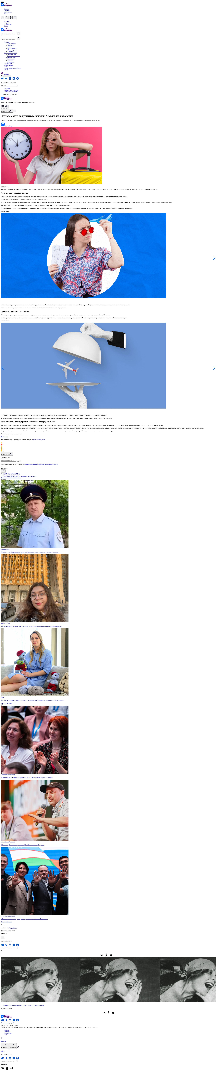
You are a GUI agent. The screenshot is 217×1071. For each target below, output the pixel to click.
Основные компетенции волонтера (11, 478)
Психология (10, 62)
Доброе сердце (11, 43)
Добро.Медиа (13, 928)
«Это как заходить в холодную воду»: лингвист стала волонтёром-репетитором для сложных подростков (31, 626)
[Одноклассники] (106, 955)
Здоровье (10, 60)
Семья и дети (11, 57)
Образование (8, 12)
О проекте (7, 88)
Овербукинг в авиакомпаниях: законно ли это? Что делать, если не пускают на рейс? (25, 300)
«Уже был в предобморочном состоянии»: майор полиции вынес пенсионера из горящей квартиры (29, 552)
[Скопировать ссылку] (115, 955)
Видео (6, 69)
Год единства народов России (12, 68)
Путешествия (4, 108)
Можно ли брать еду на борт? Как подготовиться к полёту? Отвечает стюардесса (24, 411)
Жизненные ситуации (10, 53)
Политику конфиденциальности (48, 464)
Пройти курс (4, 436)
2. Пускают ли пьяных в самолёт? (10, 474)
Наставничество (12, 48)
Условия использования (31, 464)
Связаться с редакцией (7, 1023)
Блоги (6, 13)
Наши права (10, 59)
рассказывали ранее (39, 439)
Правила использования (11, 91)
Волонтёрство (11, 54)
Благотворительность (13, 56)
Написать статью (5, 75)
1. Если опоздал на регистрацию (10, 473)
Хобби (9, 46)
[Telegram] (111, 955)
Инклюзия (10, 51)
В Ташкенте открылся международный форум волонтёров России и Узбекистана (24, 919)
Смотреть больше (6, 703)
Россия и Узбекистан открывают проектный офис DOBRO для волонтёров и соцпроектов (27, 777)
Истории (6, 9)
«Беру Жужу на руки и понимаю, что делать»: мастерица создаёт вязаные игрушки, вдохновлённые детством (32, 700)
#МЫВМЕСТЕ (8, 65)
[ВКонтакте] (102, 955)
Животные (10, 45)
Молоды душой (11, 50)
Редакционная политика (11, 90)
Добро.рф (12, 774)
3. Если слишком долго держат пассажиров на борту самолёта (19, 476)
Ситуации (7, 10)
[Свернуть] (3, 471)
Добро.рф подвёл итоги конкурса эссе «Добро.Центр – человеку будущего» (22, 845)
